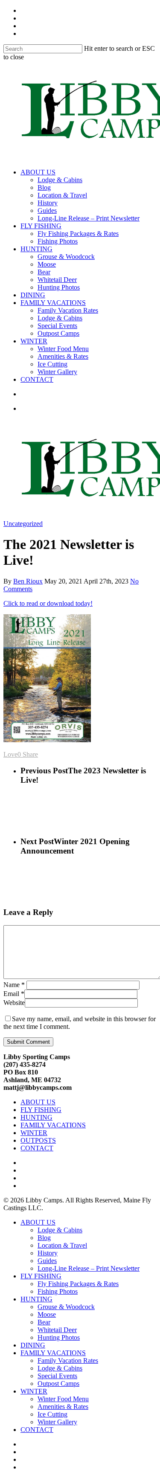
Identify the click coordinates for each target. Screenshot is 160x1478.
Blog (44, 187)
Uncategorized (23, 523)
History (48, 202)
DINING (32, 295)
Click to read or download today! (48, 603)
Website (14, 1002)
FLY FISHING (40, 225)
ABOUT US (37, 172)
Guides (47, 210)
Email (13, 993)
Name (14, 984)
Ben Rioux (28, 581)
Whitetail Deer (57, 279)
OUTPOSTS (38, 1140)
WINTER (33, 341)
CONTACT (36, 379)
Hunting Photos (59, 287)
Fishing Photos (58, 241)
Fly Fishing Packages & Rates (78, 233)
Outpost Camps (58, 333)
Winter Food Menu (63, 348)
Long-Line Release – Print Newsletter (89, 218)
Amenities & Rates (63, 356)
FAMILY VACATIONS (53, 302)
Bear (44, 272)
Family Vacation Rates (68, 310)
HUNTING (36, 249)
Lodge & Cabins (60, 179)
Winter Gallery (57, 371)
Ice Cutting (52, 364)
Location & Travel (62, 195)
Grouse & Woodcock (66, 256)
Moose (47, 264)
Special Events (57, 325)
